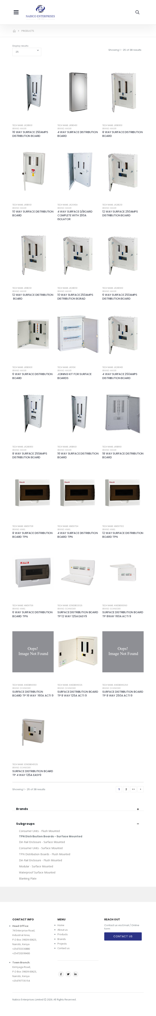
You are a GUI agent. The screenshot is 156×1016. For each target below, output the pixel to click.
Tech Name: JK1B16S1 (67, 446)
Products (62, 934)
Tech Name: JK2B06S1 (112, 288)
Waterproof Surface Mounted (37, 872)
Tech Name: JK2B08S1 (22, 446)
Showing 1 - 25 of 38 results (124, 50)
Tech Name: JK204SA (67, 204)
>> (133, 789)
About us (62, 929)
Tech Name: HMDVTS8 (22, 526)
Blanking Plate (28, 878)
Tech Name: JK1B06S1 (22, 367)
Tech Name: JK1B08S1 (112, 125)
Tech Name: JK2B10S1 (67, 288)
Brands (61, 939)
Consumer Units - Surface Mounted (41, 848)
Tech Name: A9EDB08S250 (115, 685)
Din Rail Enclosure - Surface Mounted (42, 842)
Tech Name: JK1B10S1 (22, 204)
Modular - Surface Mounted (36, 866)
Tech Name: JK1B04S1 (67, 125)
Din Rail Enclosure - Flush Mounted (40, 860)
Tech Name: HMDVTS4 (67, 526)
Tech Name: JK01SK (66, 367)
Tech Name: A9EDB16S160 (24, 685)
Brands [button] (22, 809)
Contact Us (123, 936)
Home (60, 925)
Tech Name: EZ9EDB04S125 (25, 764)
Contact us (63, 948)
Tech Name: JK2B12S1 (112, 204)
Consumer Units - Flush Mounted (39, 831)
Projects (62, 943)
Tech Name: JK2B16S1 (22, 125)
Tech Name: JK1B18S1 (112, 446)
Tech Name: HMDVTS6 (22, 605)
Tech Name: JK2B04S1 (112, 367)
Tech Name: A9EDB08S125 (69, 685)
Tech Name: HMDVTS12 (113, 526)
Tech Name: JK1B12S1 (22, 288)
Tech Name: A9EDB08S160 (114, 605)
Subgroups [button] (25, 824)
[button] (137, 12)
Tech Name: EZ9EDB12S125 (69, 605)
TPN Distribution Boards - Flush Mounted (44, 854)
